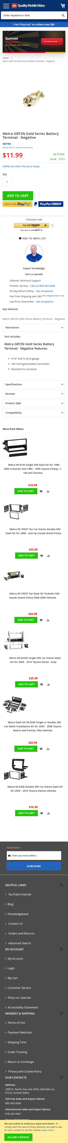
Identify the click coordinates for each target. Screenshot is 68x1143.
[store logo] (28, 6)
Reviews (10, 393)
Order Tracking (17, 1052)
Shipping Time (17, 1042)
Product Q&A (13, 403)
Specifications (13, 384)
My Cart (13, 978)
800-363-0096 (47, 285)
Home (6, 58)
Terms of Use (16, 1023)
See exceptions (44, 291)
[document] (34, 1131)
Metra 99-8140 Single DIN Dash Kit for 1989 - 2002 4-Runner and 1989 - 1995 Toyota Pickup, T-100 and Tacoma (33, 468)
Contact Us (15, 924)
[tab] (34, 327)
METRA (7, 143)
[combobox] (34, 15)
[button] (31, 227)
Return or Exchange (21, 1062)
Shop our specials (19, 998)
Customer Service (19, 988)
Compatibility (13, 412)
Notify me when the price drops (21, 166)
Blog (10, 904)
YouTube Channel (19, 894)
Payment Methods (20, 1032)
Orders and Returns (21, 933)
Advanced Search (19, 943)
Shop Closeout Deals (50, 41)
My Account (15, 959)
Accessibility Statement (23, 1007)
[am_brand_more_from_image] (15, 458)
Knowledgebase (18, 914)
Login (11, 968)
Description (12, 327)
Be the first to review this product (18, 147)
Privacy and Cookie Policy (24, 1071)
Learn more (47, 1130)
